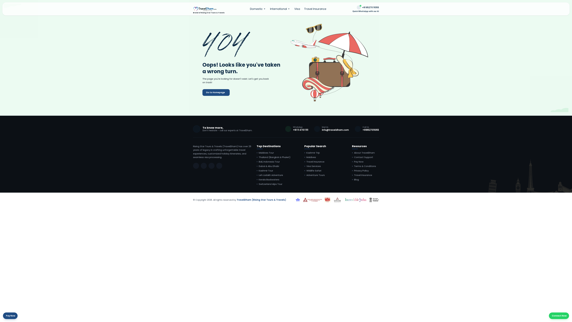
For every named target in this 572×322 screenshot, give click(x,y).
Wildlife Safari (313, 170)
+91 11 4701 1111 (300, 129)
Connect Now (559, 315)
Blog (356, 179)
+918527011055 (371, 129)
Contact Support (363, 157)
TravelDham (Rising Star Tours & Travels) (261, 199)
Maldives (311, 157)
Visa (297, 9)
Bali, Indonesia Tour (269, 161)
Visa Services (313, 166)
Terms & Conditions (365, 166)
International (278, 9)
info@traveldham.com (335, 129)
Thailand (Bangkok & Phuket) (274, 157)
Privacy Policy (361, 170)
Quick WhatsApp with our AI (365, 11)
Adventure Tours (315, 175)
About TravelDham (364, 152)
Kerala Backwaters (269, 179)
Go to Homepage (215, 92)
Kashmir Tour (266, 170)
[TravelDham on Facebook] (196, 166)
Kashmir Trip (313, 152)
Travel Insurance (315, 9)
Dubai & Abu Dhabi (269, 166)
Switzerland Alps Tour (270, 184)
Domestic (256, 9)
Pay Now (358, 161)
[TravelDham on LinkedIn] (211, 166)
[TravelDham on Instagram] (204, 166)
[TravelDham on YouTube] (219, 166)
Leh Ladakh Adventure (271, 175)
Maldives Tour (266, 152)
